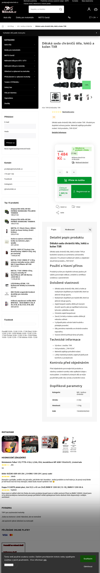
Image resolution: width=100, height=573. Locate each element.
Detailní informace (59, 132)
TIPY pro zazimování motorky (13, 512)
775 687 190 (9, 174)
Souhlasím (88, 559)
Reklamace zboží (10, 552)
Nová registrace (10, 149)
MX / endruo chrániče (81, 393)
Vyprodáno (8, 98)
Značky (7, 103)
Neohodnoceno (68, 112)
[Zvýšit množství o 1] (74, 172)
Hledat (60, 9)
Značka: (56, 108)
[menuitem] (7, 17)
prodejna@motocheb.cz (13, 169)
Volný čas (8, 87)
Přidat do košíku (76, 180)
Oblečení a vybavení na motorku (17, 71)
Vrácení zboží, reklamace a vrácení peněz (37, 4)
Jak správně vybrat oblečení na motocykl (17, 521)
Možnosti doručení (82, 162)
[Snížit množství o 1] (60, 172)
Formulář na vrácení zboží (13, 545)
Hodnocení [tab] (70, 229)
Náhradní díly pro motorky (14, 66)
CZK (94, 17)
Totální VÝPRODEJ (11, 82)
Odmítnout (88, 566)
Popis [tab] (53, 229)
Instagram (8, 184)
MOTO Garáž (9, 55)
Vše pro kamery (10, 93)
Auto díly (7, 45)
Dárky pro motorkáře (12, 50)
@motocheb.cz (10, 189)
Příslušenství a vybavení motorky (17, 77)
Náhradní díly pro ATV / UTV (15, 61)
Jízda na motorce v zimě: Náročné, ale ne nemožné (21, 517)
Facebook (8, 179)
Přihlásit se (10, 143)
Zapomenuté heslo (23, 149)
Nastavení (8, 565)
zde (45, 560)
